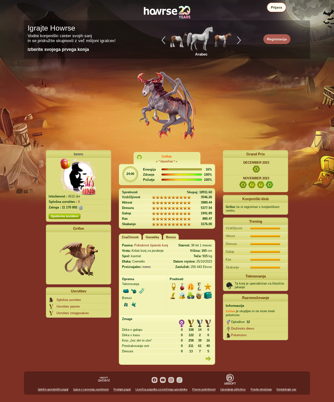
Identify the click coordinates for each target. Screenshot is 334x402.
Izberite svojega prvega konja (58, 49)
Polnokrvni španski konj (151, 245)
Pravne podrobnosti (203, 389)
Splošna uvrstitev (68, 300)
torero (78, 154)
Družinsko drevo (242, 328)
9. (79, 202)
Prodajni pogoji (122, 389)
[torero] (78, 176)
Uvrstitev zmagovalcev (72, 313)
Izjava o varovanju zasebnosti (91, 389)
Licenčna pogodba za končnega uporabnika (161, 389)
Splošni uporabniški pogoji (53, 389)
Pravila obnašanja (261, 389)
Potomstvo (238, 335)
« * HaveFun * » (166, 161)
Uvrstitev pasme (68, 306)
